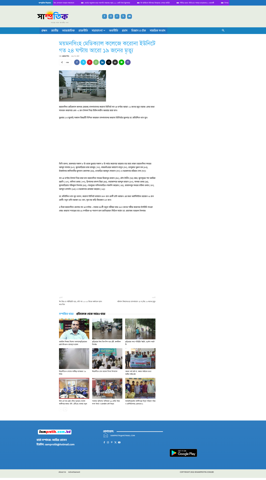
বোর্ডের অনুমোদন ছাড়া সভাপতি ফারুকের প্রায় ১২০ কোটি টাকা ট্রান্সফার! (105, 2)
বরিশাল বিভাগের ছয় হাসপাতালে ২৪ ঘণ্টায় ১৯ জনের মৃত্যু (136, 301)
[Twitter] (123, 16)
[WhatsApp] (96, 62)
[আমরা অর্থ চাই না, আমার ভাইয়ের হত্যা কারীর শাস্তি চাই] (140, 358)
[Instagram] (110, 16)
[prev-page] (60, 409)
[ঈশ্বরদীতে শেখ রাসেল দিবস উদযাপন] (107, 358)
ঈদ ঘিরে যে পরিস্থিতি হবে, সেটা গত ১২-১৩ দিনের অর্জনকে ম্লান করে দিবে (80, 303)
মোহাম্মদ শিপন (65, 56)
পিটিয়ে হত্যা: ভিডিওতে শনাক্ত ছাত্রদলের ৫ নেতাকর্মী (194, 2)
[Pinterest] (117, 16)
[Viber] (128, 62)
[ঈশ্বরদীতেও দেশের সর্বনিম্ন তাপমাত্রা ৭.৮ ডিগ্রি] (74, 358)
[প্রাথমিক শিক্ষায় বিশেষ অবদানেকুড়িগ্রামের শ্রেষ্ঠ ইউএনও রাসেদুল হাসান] (74, 329)
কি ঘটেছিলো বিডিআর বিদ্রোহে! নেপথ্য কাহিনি (152, 2)
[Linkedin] (102, 62)
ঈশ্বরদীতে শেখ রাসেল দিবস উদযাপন (104, 371)
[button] (223, 30)
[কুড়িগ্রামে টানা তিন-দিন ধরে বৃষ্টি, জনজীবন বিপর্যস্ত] (107, 329)
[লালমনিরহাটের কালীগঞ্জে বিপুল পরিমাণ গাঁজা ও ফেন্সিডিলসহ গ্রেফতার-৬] (140, 388)
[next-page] (65, 409)
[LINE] (121, 62)
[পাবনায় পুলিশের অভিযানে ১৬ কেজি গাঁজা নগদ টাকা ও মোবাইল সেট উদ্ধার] (107, 388)
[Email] (109, 62)
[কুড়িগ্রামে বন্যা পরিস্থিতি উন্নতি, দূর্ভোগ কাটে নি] (140, 329)
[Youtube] (129, 16)
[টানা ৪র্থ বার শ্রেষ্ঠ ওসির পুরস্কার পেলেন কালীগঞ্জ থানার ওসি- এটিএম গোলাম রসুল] (74, 388)
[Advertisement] (107, 142)
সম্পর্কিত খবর (66, 314)
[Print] (115, 62)
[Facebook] (104, 16)
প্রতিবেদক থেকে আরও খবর (90, 314)
